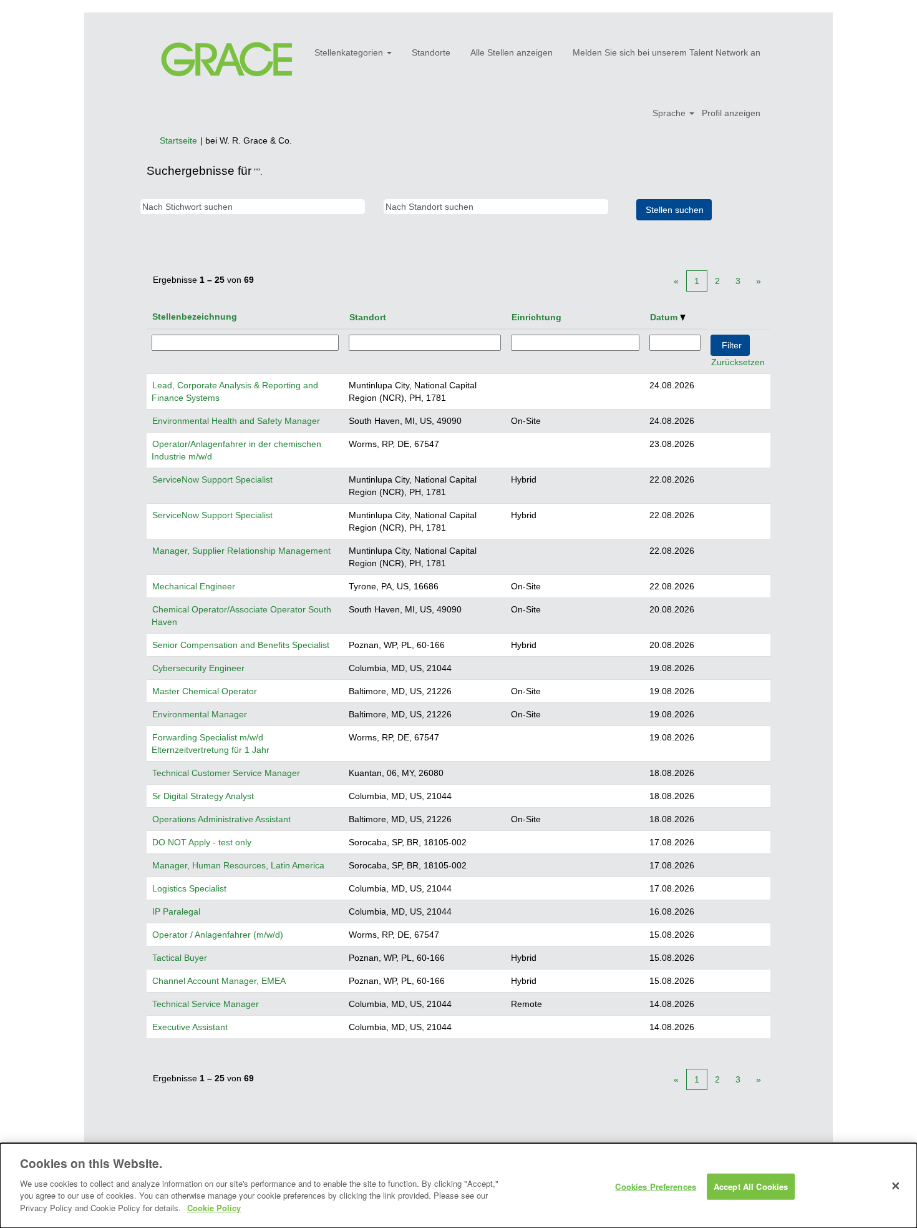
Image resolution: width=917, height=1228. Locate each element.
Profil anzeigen (731, 113)
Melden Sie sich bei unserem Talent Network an (666, 52)
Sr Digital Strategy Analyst (203, 796)
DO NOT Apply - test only (201, 842)
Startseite (178, 140)
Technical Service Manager (205, 1004)
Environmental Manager (199, 714)
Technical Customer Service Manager (226, 773)
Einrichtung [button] (536, 317)
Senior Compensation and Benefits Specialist (240, 645)
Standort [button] (367, 317)
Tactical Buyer (179, 958)
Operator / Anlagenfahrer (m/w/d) (217, 935)
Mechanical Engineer (193, 586)
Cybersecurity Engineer (198, 668)
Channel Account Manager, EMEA (219, 981)
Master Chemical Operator (204, 691)
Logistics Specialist (189, 888)
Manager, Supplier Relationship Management (241, 551)
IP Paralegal (176, 911)
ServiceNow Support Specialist (212, 479)
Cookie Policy (214, 1207)
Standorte (431, 52)
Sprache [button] (670, 113)
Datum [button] (665, 317)
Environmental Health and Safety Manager (236, 421)
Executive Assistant (190, 1027)
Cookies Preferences (655, 1186)
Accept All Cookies (751, 1186)
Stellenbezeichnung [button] (194, 317)
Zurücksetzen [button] (738, 362)
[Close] (896, 1185)
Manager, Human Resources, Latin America (238, 865)
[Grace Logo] (227, 59)
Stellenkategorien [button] (350, 52)
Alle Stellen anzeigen (511, 52)
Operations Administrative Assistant (221, 819)
